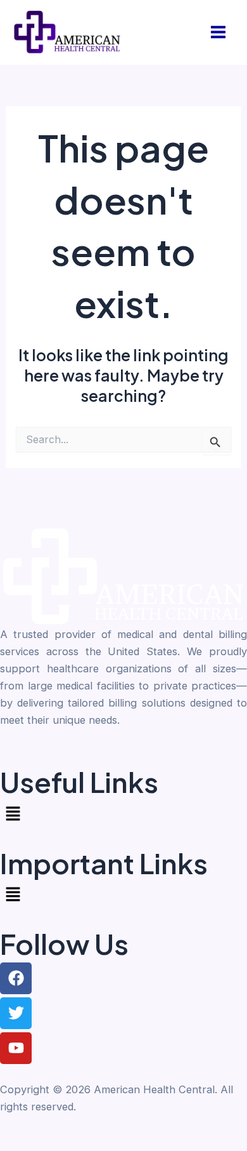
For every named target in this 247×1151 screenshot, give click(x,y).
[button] (123, 814)
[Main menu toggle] (217, 32)
